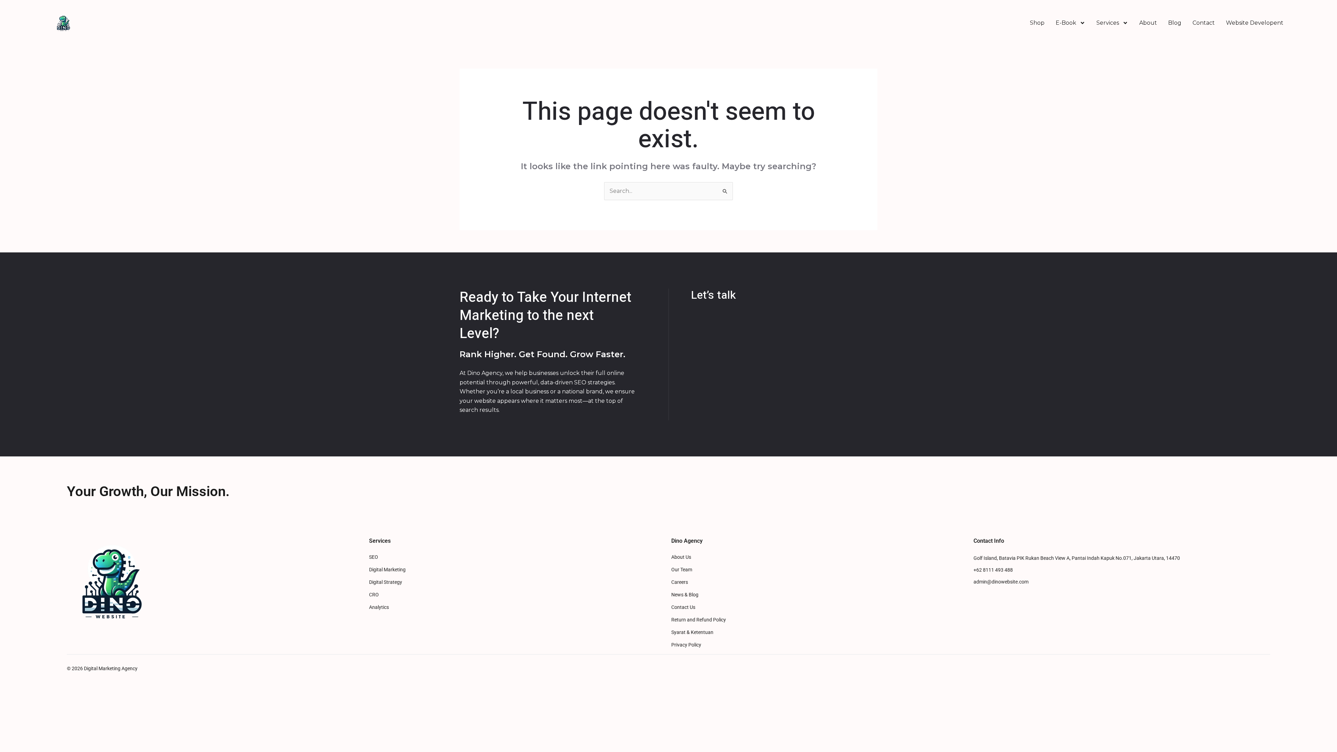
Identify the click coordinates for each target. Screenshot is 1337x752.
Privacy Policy (686, 645)
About (1148, 22)
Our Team (681, 570)
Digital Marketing (387, 570)
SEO (373, 557)
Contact (1204, 22)
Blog (1174, 22)
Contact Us (683, 607)
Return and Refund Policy (698, 620)
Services (1107, 22)
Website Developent (1254, 22)
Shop (1037, 22)
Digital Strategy (385, 582)
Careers (679, 582)
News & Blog (684, 595)
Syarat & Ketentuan (692, 632)
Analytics (379, 607)
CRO (374, 595)
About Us (681, 557)
